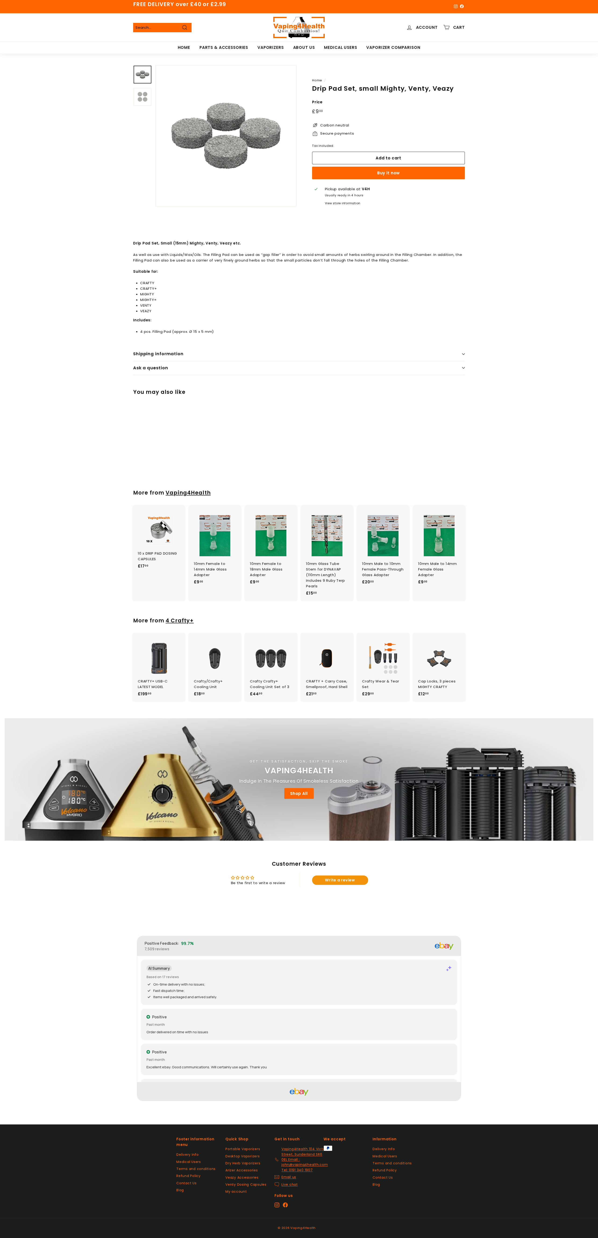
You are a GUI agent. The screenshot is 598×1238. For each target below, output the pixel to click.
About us (304, 47)
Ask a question (150, 368)
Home (184, 47)
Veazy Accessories (242, 1177)
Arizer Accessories (241, 1170)
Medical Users (340, 47)
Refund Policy (188, 1175)
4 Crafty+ (180, 620)
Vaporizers (270, 47)
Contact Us (186, 1183)
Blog (180, 1190)
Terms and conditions (196, 1168)
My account (236, 1191)
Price (317, 102)
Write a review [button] (340, 880)
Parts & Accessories (223, 47)
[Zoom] (226, 135)
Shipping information (158, 354)
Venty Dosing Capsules (246, 1184)
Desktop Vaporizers (242, 1156)
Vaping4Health (188, 492)
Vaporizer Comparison (393, 47)
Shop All (299, 793)
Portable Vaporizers (242, 1149)
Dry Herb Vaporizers (242, 1163)
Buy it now (388, 173)
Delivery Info (187, 1154)
